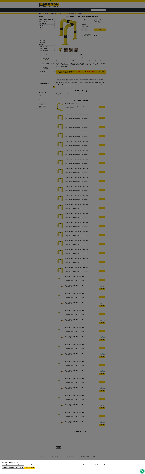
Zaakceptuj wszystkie (29, 467)
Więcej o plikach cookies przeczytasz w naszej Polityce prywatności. (13, 465)
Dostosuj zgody (19, 467)
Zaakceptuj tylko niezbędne (8, 467)
